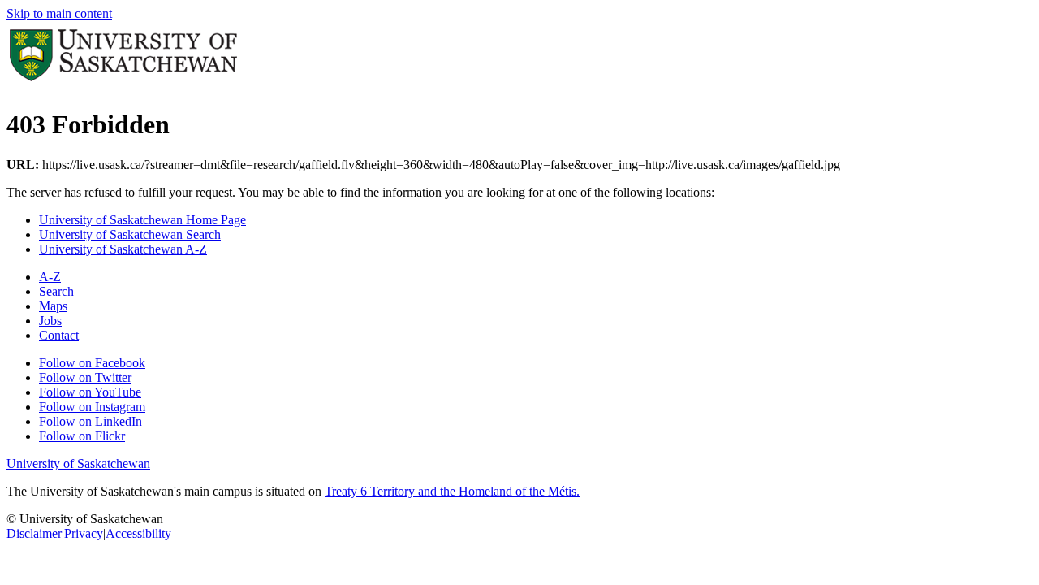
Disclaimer (34, 533)
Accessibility (138, 533)
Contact (59, 335)
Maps (53, 306)
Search (56, 291)
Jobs (50, 320)
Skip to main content (59, 13)
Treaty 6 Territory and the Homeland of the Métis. (452, 491)
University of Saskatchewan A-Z (123, 249)
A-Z (50, 277)
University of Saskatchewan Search (130, 234)
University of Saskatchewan (78, 463)
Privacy (83, 533)
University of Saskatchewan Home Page (142, 220)
